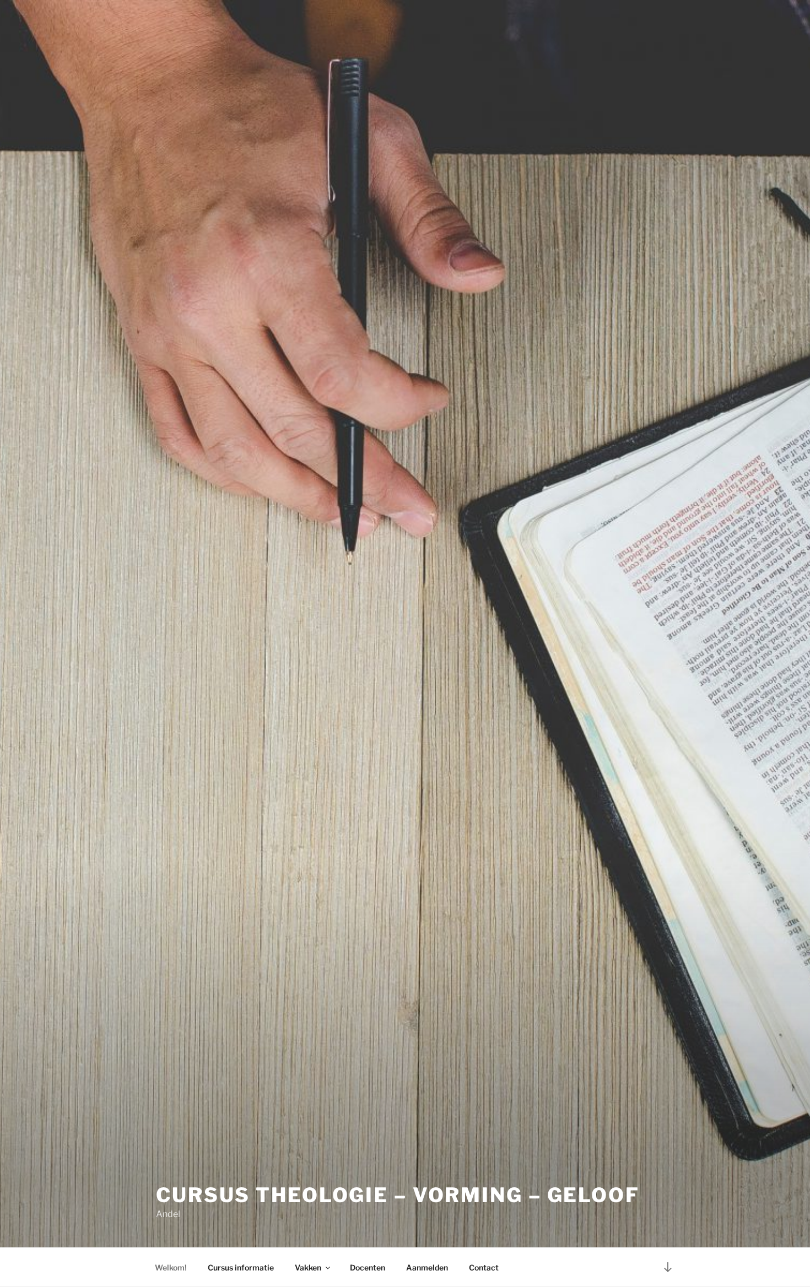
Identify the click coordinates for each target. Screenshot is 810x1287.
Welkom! (171, 1267)
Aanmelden (427, 1267)
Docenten (367, 1267)
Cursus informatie (241, 1267)
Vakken (308, 1267)
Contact (484, 1267)
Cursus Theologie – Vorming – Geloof (398, 1195)
